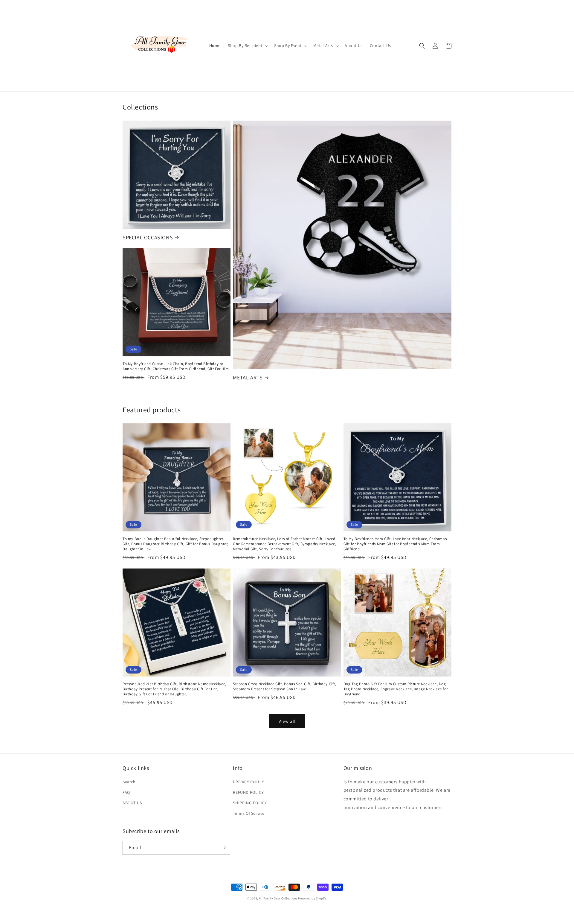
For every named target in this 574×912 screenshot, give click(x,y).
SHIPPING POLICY (250, 802)
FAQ (126, 792)
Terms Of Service (249, 813)
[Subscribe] (223, 848)
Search (129, 782)
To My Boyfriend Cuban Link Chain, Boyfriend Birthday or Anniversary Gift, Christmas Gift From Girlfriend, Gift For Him (176, 366)
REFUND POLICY (248, 792)
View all (287, 721)
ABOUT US (132, 802)
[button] (247, 45)
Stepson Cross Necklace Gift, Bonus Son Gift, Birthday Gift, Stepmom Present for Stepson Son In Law (284, 686)
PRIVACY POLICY (248, 782)
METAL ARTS (247, 377)
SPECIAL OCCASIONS (148, 237)
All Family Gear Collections (278, 898)
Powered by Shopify (312, 898)
